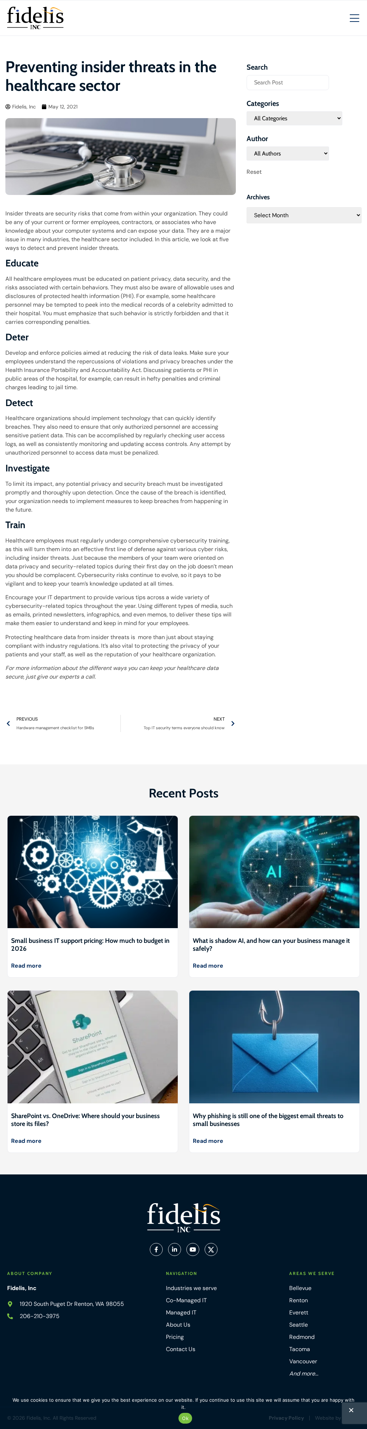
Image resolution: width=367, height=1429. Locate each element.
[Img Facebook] (156, 1249)
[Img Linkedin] (174, 1249)
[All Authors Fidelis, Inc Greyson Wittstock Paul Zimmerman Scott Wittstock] (288, 153)
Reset (254, 172)
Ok (185, 1418)
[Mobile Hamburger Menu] (354, 18)
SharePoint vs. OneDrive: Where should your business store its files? (85, 1120)
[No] (351, 1411)
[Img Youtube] (192, 1249)
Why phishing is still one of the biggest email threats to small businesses (268, 1120)
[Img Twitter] (211, 1249)
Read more (26, 965)
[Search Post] (288, 82)
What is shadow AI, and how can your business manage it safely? (271, 945)
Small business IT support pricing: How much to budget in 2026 (90, 945)
